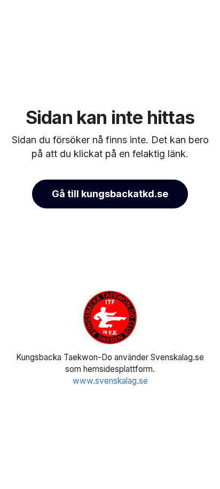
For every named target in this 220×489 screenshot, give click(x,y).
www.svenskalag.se (110, 381)
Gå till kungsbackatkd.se (110, 193)
